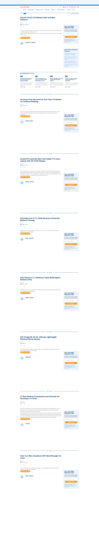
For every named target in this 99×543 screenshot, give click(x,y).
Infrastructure (39, 9)
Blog (73, 9)
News (24, 9)
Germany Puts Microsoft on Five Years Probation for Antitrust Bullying (26, 79)
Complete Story (24, 37)
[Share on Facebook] (73, 13)
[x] (67, 7)
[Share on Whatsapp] (78, 13)
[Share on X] (75, 13)
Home (21, 13)
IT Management (31, 9)
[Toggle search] (78, 7)
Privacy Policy (68, 41)
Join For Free (71, 36)
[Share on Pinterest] (76, 13)
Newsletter (73, 7)
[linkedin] (65, 7)
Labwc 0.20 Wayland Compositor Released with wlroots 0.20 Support (71, 58)
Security (53, 9)
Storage (68, 9)
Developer (47, 9)
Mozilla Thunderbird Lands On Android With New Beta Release (56, 79)
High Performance (61, 9)
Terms (76, 40)
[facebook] (63, 7)
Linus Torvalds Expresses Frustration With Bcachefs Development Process (41, 79)
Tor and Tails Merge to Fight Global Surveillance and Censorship (71, 79)
